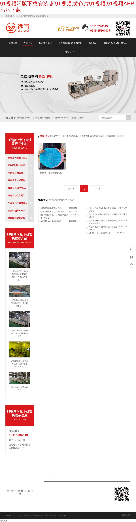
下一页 (97, 188)
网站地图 (126, 515)
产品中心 (28, 42)
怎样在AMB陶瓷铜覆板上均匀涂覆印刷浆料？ (19, 333)
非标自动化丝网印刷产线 (17, 196)
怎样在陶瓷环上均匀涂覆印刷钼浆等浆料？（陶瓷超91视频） (19, 275)
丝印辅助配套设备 (16, 217)
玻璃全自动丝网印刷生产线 (17, 189)
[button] (133, 85)
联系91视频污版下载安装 (116, 42)
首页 (51, 136)
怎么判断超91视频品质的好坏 (52, 211)
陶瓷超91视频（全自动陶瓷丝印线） (17, 158)
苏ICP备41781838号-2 (23, 515)
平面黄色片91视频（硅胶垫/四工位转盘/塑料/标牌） (17, 204)
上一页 (71, 188)
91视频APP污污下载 (60, 117)
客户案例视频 (45, 42)
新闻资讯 (93, 42)
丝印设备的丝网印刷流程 (50, 221)
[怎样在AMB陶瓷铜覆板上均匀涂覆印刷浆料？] (19, 318)
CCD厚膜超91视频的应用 (99, 233)
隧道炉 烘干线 (77, 117)
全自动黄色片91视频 (41, 117)
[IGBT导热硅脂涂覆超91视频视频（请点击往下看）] (19, 290)
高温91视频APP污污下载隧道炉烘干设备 (18, 211)
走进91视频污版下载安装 (70, 42)
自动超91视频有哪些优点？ (51, 208)
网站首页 (12, 42)
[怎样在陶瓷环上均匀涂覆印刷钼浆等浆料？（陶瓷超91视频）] (19, 259)
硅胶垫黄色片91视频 (115, 136)
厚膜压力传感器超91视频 (17, 181)
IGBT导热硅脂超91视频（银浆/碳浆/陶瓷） (17, 166)
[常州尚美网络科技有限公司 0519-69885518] (49, 515)
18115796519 (131, 249)
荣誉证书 (69, 52)
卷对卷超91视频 (15, 172)
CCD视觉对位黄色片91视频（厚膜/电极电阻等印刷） (19, 364)
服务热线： (14, 430)
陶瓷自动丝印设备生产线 (19, 388)
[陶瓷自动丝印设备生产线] (19, 377)
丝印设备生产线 (23, 117)
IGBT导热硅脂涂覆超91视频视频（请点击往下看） (19, 303)
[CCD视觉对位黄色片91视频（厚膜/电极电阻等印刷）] (19, 349)
